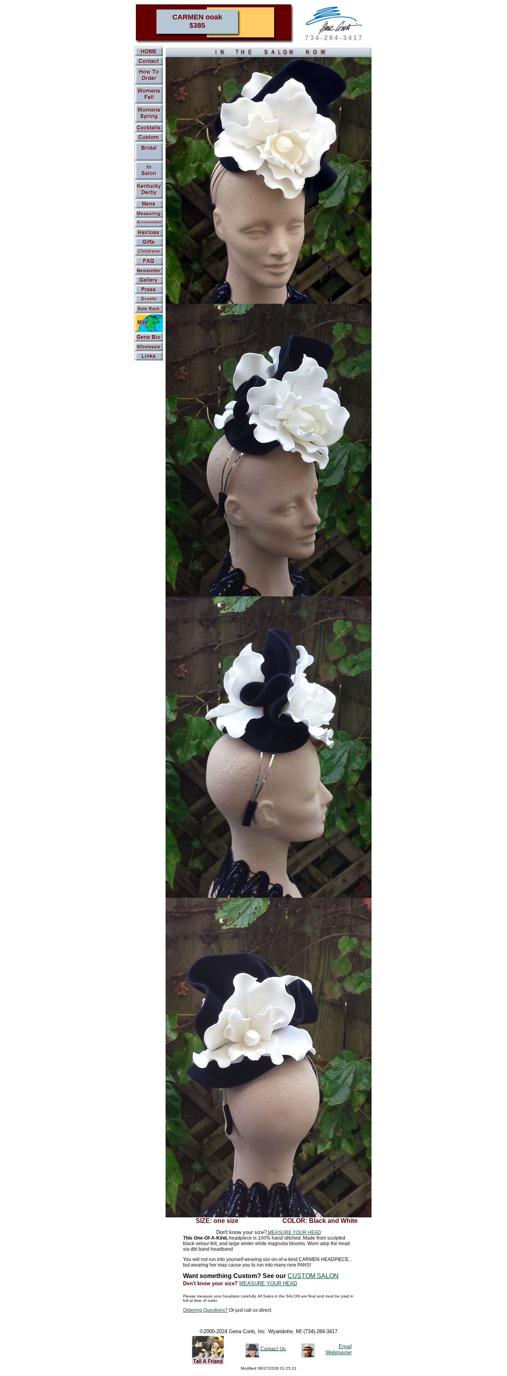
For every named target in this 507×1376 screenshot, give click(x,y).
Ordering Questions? (205, 1310)
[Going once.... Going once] (148, 178)
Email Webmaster (339, 1349)
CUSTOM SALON (313, 1276)
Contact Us (273, 1348)
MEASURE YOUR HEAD (294, 1232)
